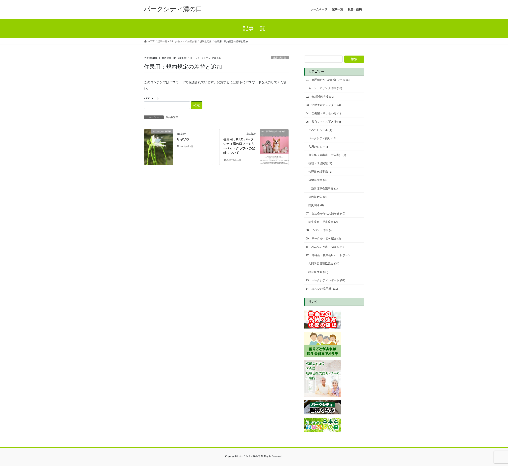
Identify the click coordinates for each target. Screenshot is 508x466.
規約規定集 (279, 57)
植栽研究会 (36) (318, 272)
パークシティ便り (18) (322, 138)
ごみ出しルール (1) (320, 130)
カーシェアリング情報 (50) (325, 88)
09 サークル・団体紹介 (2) (323, 238)
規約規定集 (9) (317, 196)
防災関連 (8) (316, 205)
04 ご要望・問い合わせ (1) (323, 113)
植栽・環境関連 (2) (320, 163)
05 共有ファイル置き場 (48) (324, 121)
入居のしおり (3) (318, 146)
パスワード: (152, 98)
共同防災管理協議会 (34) (323, 263)
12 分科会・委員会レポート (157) (328, 255)
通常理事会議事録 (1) (324, 188)
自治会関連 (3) (317, 180)
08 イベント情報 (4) (319, 230)
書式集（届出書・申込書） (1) (327, 155)
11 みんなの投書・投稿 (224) (325, 246)
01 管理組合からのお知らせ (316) (328, 79)
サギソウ (183, 139)
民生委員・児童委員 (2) (323, 221)
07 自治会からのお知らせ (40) (325, 213)
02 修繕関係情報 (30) (320, 96)
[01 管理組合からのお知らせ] (274, 144)
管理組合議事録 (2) (320, 171)
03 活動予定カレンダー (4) (323, 105)
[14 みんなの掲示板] (158, 144)
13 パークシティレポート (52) (325, 280)
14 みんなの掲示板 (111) (322, 288)
